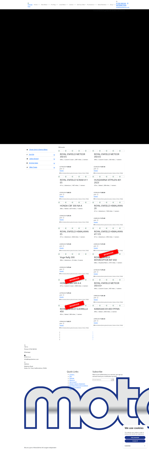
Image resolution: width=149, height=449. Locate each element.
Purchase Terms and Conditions (78, 386)
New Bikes (44, 5)
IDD (70, 389)
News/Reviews (102, 5)
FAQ (70, 376)
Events (71, 5)
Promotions (90, 5)
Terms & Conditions (75, 387)
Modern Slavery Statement (77, 384)
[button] (40, 154)
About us (72, 380)
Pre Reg (53, 5)
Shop (111, 5)
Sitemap (71, 378)
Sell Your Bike (81, 5)
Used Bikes (62, 5)
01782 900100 (121, 3)
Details (62, 171)
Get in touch (73, 382)
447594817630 (121, 5)
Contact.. (72, 374)
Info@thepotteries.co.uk (122, 7)
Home (36, 5)
